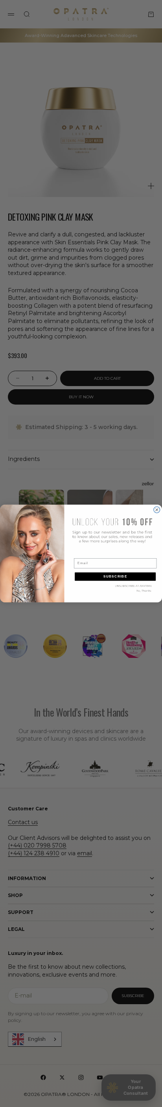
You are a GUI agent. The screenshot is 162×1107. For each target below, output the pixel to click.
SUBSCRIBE (115, 576)
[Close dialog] (157, 510)
